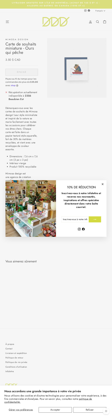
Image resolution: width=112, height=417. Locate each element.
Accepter (55, 410)
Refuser (90, 410)
